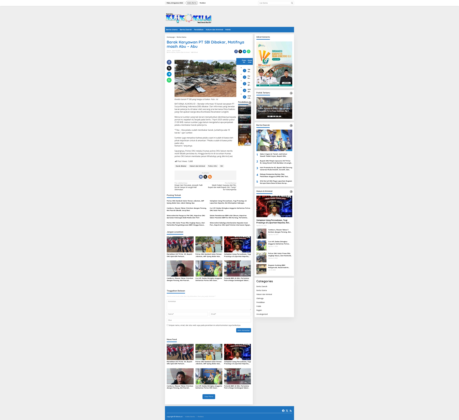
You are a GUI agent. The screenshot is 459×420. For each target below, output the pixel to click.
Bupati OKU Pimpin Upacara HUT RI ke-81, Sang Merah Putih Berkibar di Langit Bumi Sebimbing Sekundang (275, 162)
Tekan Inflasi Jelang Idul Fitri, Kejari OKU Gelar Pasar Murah (249, 70)
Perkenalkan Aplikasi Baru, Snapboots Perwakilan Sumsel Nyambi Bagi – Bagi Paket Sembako (249, 77)
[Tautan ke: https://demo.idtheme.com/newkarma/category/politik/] (291, 93)
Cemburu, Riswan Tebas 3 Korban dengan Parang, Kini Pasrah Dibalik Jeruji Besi (187, 209)
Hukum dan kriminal (197, 166)
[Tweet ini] (240, 51)
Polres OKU (212, 166)
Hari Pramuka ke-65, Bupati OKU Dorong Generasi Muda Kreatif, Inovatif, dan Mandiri (276, 169)
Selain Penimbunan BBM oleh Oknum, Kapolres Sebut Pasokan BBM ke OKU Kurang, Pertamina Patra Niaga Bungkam (228, 217)
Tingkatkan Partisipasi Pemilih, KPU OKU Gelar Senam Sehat (249, 84)
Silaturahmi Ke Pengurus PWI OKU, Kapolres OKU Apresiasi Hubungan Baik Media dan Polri (186, 217)
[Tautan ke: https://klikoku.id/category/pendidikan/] (250, 102)
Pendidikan (260, 302)
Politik (258, 306)
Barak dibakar (181, 166)
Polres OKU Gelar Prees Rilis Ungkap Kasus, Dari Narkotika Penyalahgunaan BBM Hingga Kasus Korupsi (186, 224)
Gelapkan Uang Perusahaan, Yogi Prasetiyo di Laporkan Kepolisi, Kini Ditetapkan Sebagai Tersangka (228, 202)
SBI (221, 166)
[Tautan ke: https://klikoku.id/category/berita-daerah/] (291, 125)
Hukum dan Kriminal (183, 52)
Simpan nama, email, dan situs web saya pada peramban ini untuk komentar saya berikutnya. (205, 325)
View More (208, 396)
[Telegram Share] (244, 51)
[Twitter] (205, 177)
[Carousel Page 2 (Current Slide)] (271, 116)
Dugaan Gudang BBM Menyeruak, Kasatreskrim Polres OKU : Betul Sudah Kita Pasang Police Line (280, 266)
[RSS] (210, 177)
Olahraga (259, 298)
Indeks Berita (190, 416)
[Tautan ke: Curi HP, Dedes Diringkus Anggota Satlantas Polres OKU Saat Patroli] (261, 245)
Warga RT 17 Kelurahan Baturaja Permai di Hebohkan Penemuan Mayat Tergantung (249, 90)
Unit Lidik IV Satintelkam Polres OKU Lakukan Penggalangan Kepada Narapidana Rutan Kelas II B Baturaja (249, 97)
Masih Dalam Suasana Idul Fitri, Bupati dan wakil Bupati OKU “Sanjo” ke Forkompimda (222, 186)
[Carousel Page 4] (277, 116)
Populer (244, 61)
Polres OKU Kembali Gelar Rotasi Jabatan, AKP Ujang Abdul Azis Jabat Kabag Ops (185, 202)
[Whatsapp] (248, 51)
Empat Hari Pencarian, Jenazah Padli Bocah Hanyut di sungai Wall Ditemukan (188, 186)
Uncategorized (262, 314)
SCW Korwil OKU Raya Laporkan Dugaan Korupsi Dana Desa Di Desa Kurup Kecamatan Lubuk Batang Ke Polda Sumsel (276, 182)
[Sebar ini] (236, 51)
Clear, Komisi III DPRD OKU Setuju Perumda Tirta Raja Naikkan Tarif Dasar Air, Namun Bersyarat (273, 109)
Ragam (259, 310)
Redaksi (201, 416)
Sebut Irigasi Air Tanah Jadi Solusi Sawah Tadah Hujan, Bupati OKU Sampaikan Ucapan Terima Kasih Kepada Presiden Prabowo (273, 155)
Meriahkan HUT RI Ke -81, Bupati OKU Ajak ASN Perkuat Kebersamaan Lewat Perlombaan (180, 255)
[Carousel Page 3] (274, 116)
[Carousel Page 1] (268, 116)
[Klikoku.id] (189, 17)
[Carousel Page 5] (280, 116)
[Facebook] (201, 177)
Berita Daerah (261, 286)
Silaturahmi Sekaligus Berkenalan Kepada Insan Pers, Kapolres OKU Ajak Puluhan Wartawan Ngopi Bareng (230, 224)
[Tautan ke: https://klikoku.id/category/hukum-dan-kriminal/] (291, 191)
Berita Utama (171, 52)
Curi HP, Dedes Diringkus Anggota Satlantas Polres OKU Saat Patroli (230, 209)
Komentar (250, 61)
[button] (292, 3)
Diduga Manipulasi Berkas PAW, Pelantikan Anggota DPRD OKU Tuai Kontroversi (274, 175)
